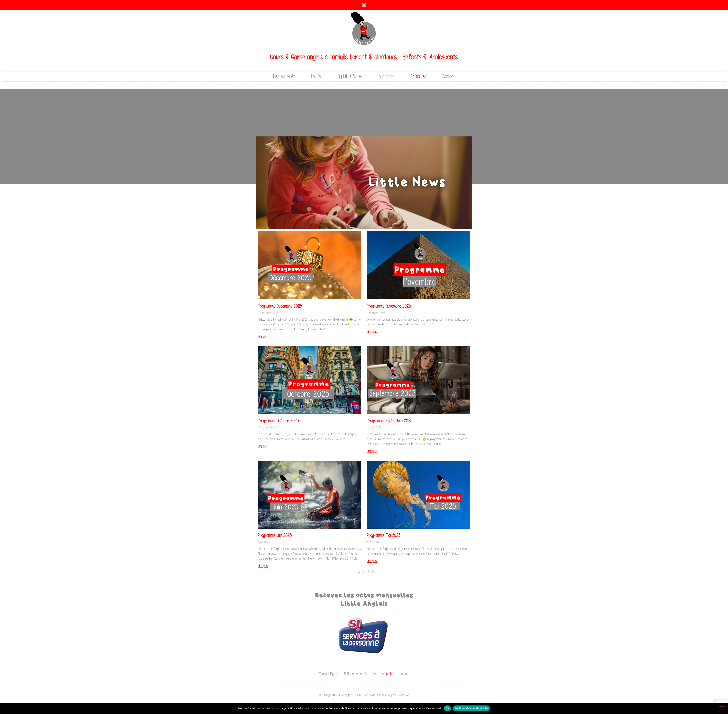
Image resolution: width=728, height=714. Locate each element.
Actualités (418, 76)
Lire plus (263, 336)
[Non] (722, 708)
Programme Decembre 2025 (280, 306)
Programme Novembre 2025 (389, 306)
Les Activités (284, 76)
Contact (448, 76)
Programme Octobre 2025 (278, 420)
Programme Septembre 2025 (389, 420)
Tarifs (316, 76)
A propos (386, 76)
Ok (447, 708)
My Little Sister (350, 76)
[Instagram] (364, 5)
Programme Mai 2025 (383, 535)
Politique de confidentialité (360, 674)
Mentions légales (328, 674)
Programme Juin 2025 (275, 535)
